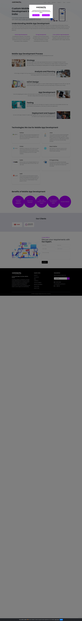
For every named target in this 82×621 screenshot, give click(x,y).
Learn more (57, 619)
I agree (61, 619)
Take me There (36, 15)
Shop (64, 2)
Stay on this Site (46, 15)
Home (45, 2)
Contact (68, 2)
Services (54, 2)
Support (59, 2)
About (49, 2)
